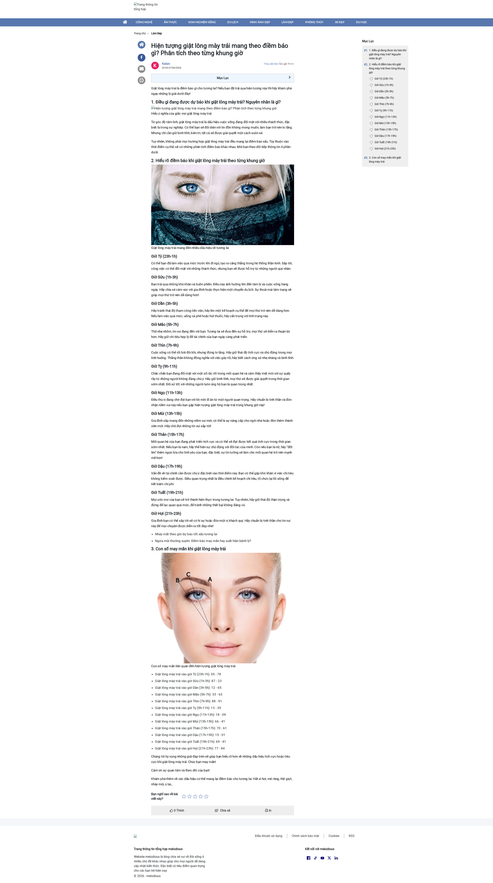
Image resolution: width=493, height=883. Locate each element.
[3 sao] (195, 796)
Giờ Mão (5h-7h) (384, 97)
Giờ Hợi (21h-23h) (385, 148)
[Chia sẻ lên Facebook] (141, 57)
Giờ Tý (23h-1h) (384, 78)
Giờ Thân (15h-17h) (386, 129)
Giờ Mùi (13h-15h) (385, 123)
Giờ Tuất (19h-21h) (386, 142)
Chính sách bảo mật (305, 836)
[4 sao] (201, 796)
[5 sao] (206, 796)
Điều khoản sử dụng (268, 836)
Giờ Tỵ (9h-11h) (384, 110)
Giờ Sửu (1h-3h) (384, 85)
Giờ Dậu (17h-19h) (386, 135)
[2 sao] (189, 796)
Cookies (334, 836)
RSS (352, 836)
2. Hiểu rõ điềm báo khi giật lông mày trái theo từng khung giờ (387, 68)
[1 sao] (184, 796)
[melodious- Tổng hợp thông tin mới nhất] (147, 9)
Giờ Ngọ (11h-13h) (386, 116)
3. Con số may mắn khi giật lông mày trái (385, 159)
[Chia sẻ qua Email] (141, 69)
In (269, 810)
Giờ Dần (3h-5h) (384, 91)
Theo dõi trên (271, 63)
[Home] (141, 45)
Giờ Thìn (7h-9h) (384, 104)
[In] (141, 80)
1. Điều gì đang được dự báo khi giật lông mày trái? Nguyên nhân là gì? (387, 54)
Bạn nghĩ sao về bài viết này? (164, 796)
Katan (166, 64)
